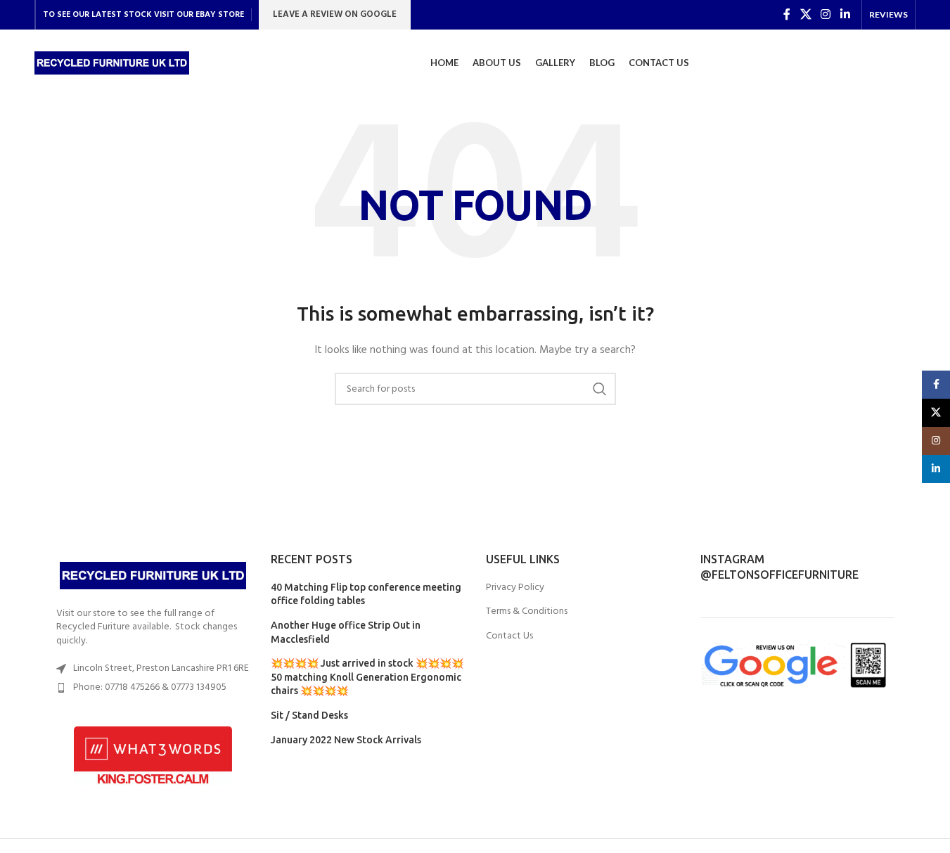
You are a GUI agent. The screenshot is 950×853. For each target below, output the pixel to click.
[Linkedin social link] (844, 15)
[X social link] (805, 15)
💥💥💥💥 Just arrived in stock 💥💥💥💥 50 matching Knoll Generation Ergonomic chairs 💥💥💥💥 (367, 677)
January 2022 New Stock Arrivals (346, 739)
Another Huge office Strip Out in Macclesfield (346, 632)
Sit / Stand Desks (309, 715)
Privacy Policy (515, 588)
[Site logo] (111, 63)
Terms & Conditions (526, 612)
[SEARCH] (600, 389)
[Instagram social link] (825, 15)
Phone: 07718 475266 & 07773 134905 (149, 687)
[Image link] (153, 575)
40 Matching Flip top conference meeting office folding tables (366, 594)
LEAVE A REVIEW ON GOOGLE (335, 14)
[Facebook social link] (786, 15)
